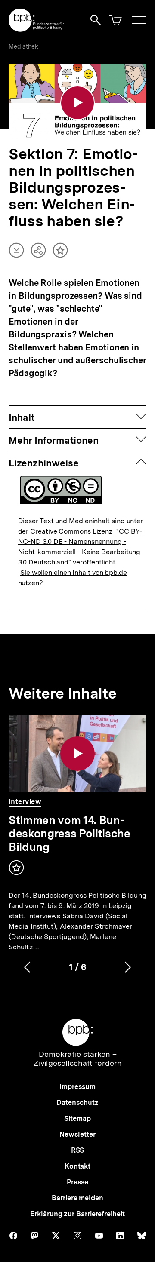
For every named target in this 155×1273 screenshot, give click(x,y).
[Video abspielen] (77, 103)
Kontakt (77, 1166)
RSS (77, 1150)
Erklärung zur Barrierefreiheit (77, 1214)
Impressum (77, 1087)
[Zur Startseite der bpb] (37, 29)
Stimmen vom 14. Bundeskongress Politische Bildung (69, 833)
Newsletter (77, 1134)
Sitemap (77, 1118)
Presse (77, 1182)
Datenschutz (77, 1102)
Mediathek (23, 46)
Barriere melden (77, 1198)
